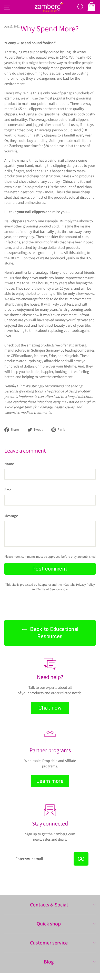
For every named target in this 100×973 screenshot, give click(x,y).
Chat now (50, 708)
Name (9, 463)
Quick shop (49, 923)
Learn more (50, 781)
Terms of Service (48, 589)
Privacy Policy (85, 584)
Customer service (49, 942)
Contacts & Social (49, 904)
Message (11, 515)
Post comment (50, 569)
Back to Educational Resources (53, 632)
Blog (49, 961)
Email (9, 489)
